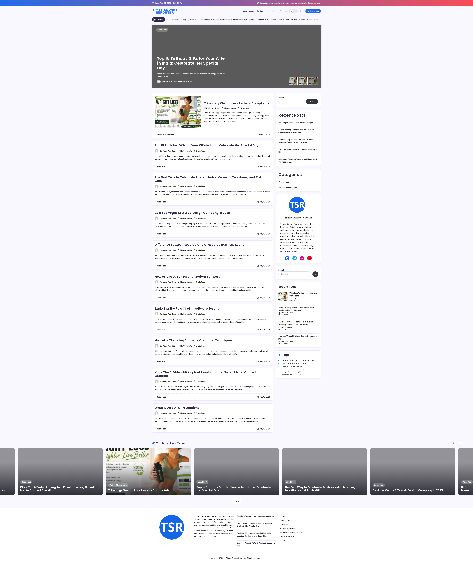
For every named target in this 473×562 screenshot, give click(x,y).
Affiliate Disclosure (288, 528)
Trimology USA (285, 372)
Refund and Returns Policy (291, 532)
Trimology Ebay (285, 366)
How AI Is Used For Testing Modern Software (187, 277)
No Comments (230, 108)
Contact (283, 540)
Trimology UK (302, 369)
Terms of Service (287, 536)
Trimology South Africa (287, 369)
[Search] (315, 274)
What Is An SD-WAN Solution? (177, 408)
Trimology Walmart (299, 372)
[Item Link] (60, 471)
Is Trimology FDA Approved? (289, 360)
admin (217, 108)
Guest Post (284, 182)
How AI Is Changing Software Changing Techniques (193, 340)
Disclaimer (284, 524)
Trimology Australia (286, 363)
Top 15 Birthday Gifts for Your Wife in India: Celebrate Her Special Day (200, 19)
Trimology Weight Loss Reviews (290, 375)
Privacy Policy (286, 520)
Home (282, 516)
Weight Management (288, 187)
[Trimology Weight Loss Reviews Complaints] (283, 296)
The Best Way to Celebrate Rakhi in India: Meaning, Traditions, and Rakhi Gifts (279, 19)
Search (281, 97)
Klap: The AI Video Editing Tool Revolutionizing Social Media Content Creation (205, 374)
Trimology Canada (301, 363)
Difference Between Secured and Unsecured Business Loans (199, 245)
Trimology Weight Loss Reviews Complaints (236, 103)
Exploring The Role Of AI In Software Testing (187, 308)
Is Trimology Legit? (308, 360)
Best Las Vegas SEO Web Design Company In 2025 (192, 213)
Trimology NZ (297, 366)
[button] (293, 11)
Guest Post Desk (171, 81)
